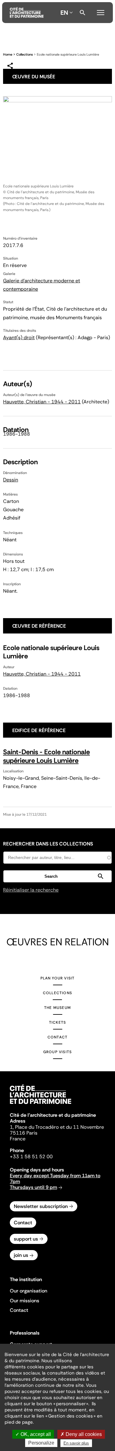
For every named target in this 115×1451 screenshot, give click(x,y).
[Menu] (100, 11)
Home (7, 54)
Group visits (57, 1051)
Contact (57, 1037)
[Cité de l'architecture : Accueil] (40, 1104)
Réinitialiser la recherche (31, 890)
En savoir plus (76, 1443)
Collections (24, 54)
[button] (57, 876)
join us (21, 1255)
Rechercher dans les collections (48, 844)
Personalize (41, 1442)
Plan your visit (57, 978)
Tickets (57, 1022)
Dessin (10, 479)
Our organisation (28, 1291)
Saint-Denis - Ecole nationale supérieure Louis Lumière (46, 756)
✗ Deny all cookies (81, 1434)
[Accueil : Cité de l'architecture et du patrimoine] (27, 12)
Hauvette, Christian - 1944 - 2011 (42, 401)
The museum (57, 1007)
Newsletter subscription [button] (41, 1206)
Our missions (24, 1300)
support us (26, 1239)
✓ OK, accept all (33, 1434)
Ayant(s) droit (19, 337)
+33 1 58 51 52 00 (31, 1156)
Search (82, 12)
